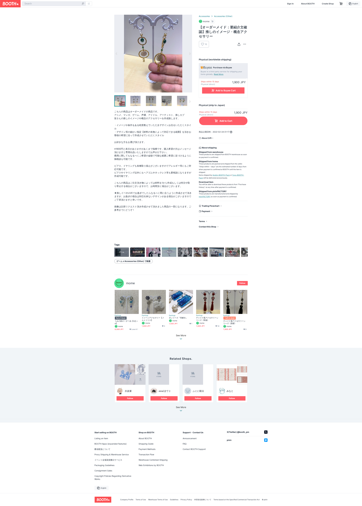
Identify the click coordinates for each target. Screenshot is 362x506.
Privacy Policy (186, 499)
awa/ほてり (165, 391)
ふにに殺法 (198, 391)
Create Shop (328, 4)
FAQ (185, 444)
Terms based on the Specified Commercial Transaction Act (237, 499)
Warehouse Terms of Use (158, 499)
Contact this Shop (207, 226)
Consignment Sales (103, 470)
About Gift (207, 138)
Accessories (204, 16)
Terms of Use (141, 499)
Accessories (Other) (223, 16)
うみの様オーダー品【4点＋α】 (126, 322)
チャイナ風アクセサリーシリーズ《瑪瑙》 (207, 319)
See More (181, 407)
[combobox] (54, 3)
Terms (202, 221)
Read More (218, 74)
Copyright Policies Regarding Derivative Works (112, 477)
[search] (83, 4)
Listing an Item (101, 438)
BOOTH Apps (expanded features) (110, 444)
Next (190, 53)
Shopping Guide (146, 444)
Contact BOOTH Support (194, 449)
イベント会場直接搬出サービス (108, 460)
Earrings (118, 315)
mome (130, 283)
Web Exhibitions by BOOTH (151, 465)
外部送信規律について (202, 499)
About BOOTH (307, 4)
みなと (230, 391)
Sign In (290, 4)
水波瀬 (128, 391)
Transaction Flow (146, 454)
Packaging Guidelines (104, 465)
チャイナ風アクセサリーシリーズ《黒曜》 (234, 322)
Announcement (190, 438)
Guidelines (174, 499)
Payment (206, 211)
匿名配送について (102, 449)
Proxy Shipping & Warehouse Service (111, 454)
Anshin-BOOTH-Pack (221, 175)
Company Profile (126, 499)
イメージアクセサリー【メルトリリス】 (153, 319)
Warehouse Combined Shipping (153, 460)
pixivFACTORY (204, 196)
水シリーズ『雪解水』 (178, 318)
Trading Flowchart (210, 206)
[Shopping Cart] (341, 3)
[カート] (212, 21)
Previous (116, 53)
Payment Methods (147, 449)
